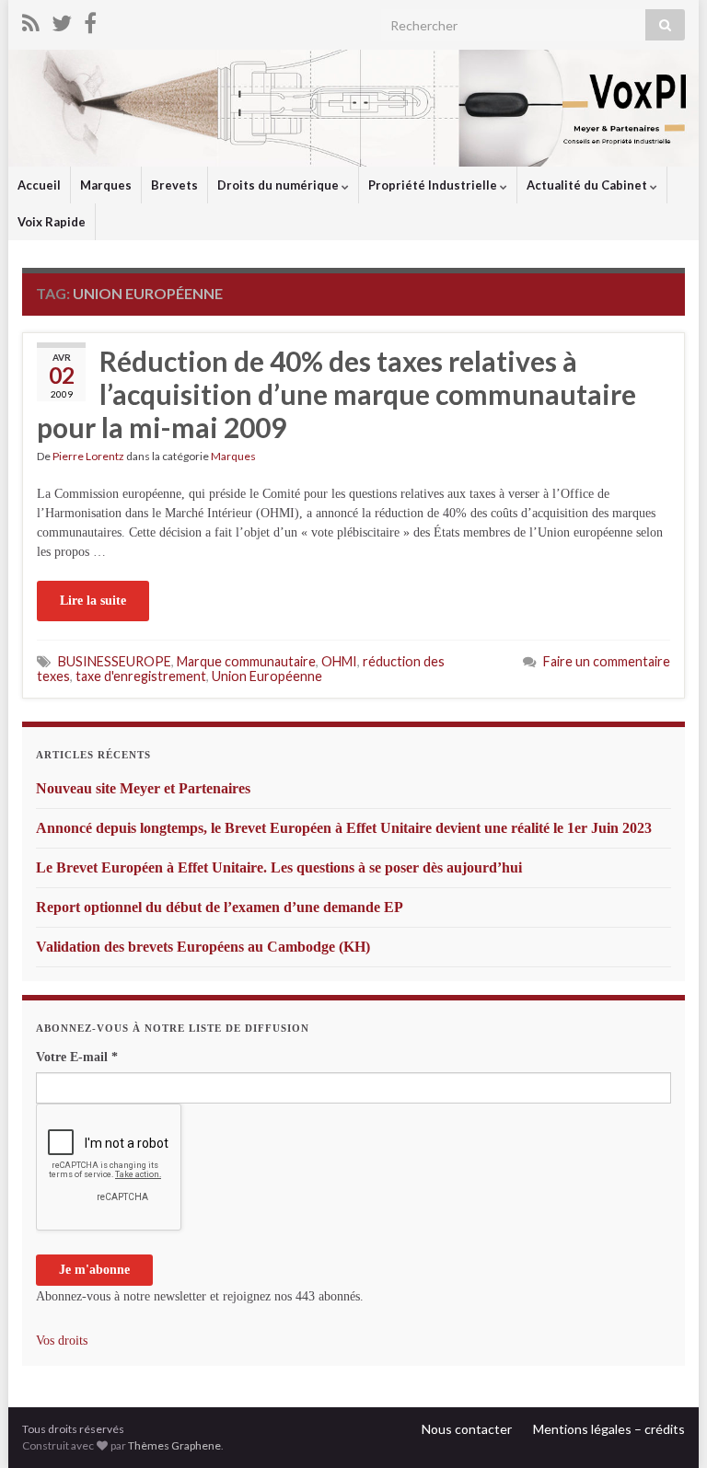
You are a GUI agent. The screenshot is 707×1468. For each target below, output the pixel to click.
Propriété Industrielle (434, 185)
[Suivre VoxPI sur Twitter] (62, 19)
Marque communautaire (246, 661)
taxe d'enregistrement (140, 676)
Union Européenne (267, 676)
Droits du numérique (279, 185)
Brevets (174, 185)
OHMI (339, 661)
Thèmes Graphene (174, 1445)
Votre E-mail (77, 1057)
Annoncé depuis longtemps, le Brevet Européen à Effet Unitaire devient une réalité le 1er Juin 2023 (344, 828)
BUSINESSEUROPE (114, 661)
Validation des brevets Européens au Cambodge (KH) (203, 946)
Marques (106, 185)
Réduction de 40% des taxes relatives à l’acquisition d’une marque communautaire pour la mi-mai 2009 (336, 394)
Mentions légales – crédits (609, 1429)
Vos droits (61, 1340)
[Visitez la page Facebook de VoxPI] (90, 19)
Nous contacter (467, 1429)
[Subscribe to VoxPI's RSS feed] (31, 19)
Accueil (39, 185)
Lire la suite (93, 600)
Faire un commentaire (606, 661)
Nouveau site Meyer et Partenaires (143, 788)
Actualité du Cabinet (588, 185)
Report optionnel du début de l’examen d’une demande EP (219, 907)
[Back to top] (666, 1427)
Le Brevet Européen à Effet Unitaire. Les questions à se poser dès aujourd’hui (279, 867)
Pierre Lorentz (88, 456)
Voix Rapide (51, 221)
